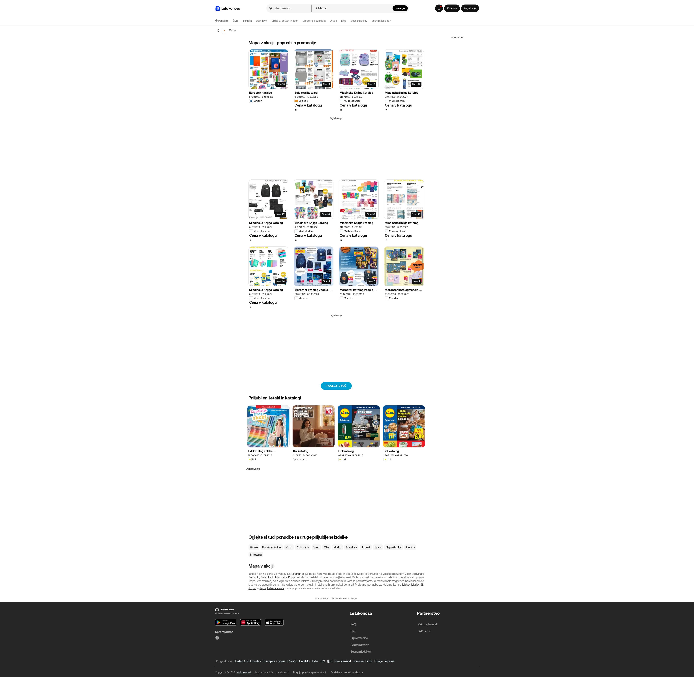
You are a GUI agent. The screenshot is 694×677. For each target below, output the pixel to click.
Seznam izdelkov (381, 20)
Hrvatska (304, 661)
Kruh (289, 547)
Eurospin (254, 577)
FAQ (353, 624)
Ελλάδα (292, 661)
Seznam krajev (359, 20)
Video (254, 547)
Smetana (256, 554)
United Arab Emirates (248, 661)
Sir (421, 584)
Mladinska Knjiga (285, 577)
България (268, 661)
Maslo (415, 584)
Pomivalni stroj (271, 547)
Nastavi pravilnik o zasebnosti (271, 672)
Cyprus (280, 661)
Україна (389, 661)
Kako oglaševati (427, 624)
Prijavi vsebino (359, 638)
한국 (330, 661)
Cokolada (303, 547)
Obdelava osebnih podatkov (347, 672)
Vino (316, 547)
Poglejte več (336, 385)
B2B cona (424, 631)
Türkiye (378, 661)
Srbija (368, 661)
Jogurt (365, 547)
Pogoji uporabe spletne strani (309, 672)
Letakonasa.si (243, 672)
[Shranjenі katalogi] (439, 8)
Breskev (351, 547)
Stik (352, 631)
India (315, 661)
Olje (326, 547)
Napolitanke (393, 547)
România (358, 661)
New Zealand (342, 661)
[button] (225, 622)
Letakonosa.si (299, 574)
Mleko (337, 547)
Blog (343, 20)
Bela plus (266, 577)
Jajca (377, 547)
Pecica (410, 547)
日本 (322, 661)
